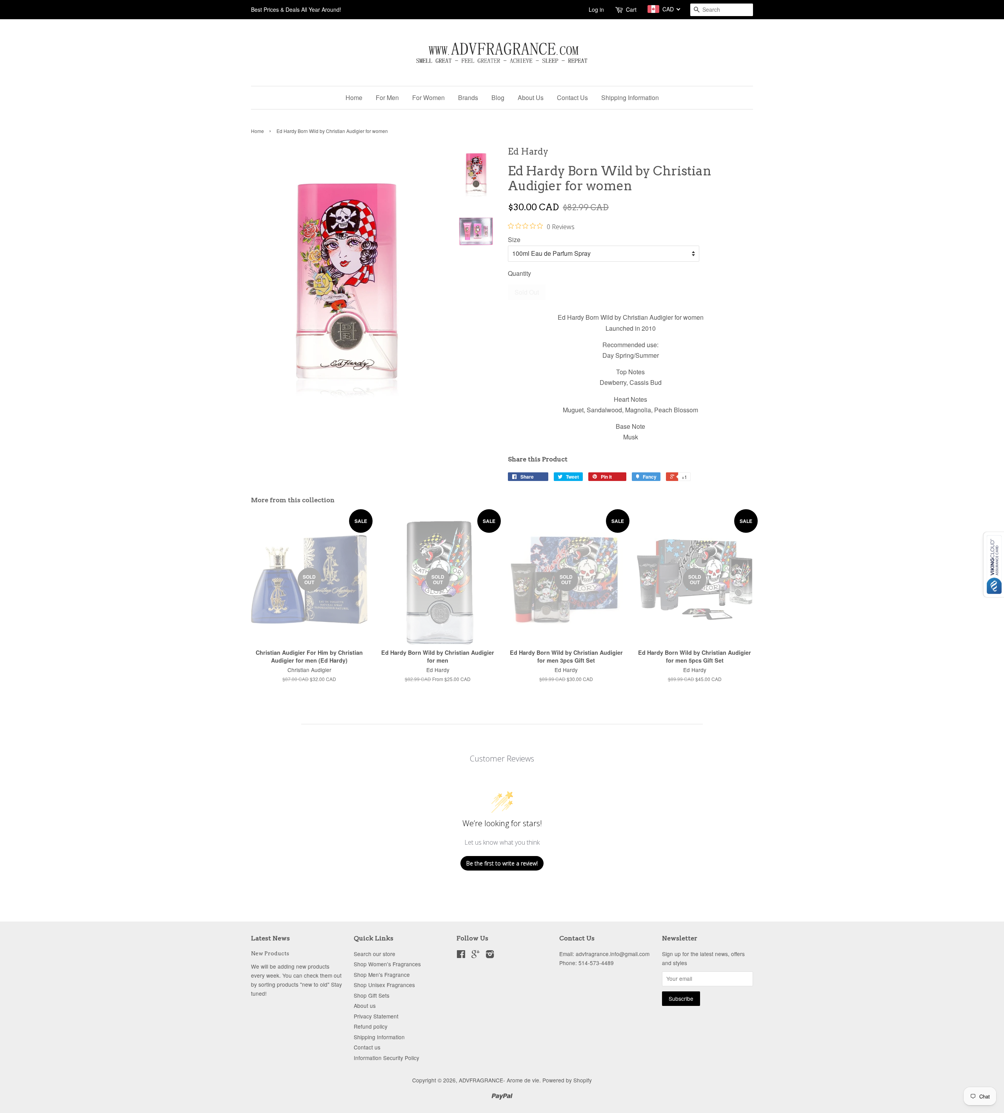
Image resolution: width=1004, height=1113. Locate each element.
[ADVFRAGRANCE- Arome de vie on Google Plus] (475, 955)
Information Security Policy (386, 1058)
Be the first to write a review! (502, 863)
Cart (631, 9)
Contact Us (572, 97)
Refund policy (370, 1026)
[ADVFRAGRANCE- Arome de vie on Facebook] (461, 955)
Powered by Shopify (567, 1080)
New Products (270, 953)
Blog (497, 97)
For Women (428, 97)
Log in (596, 9)
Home (354, 97)
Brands (468, 97)
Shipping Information (630, 97)
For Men (387, 97)
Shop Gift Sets (371, 995)
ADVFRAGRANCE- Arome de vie (499, 1080)
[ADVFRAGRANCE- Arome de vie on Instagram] (490, 955)
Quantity (519, 273)
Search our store (374, 954)
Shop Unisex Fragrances (384, 985)
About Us (531, 97)
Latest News (270, 938)
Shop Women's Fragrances (387, 964)
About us (365, 1005)
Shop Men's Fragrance (382, 974)
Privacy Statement (376, 1016)
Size (514, 239)
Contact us (367, 1047)
